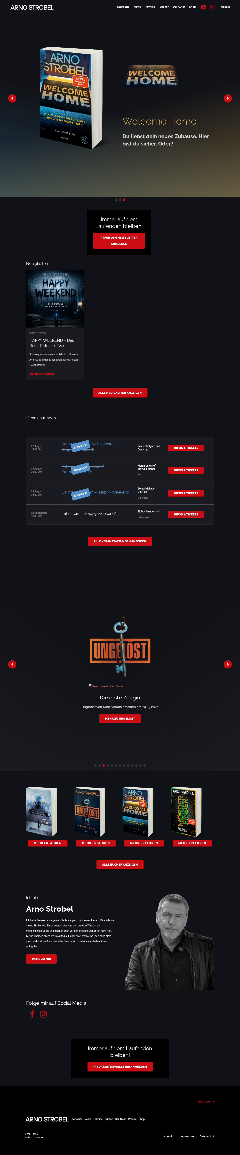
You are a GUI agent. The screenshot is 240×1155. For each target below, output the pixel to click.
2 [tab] (120, 199)
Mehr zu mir (41, 959)
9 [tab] (128, 765)
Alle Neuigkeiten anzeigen (120, 393)
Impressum (187, 1136)
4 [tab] (108, 765)
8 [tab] (124, 765)
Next (228, 98)
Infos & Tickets (186, 448)
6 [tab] (116, 765)
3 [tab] (124, 199)
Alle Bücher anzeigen (120, 864)
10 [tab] (132, 765)
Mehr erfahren (41, 374)
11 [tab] (136, 765)
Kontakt (169, 1136)
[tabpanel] (120, 98)
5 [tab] (112, 765)
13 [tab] (144, 765)
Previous (12, 98)
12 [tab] (140, 765)
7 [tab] (120, 765)
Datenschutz (208, 1136)
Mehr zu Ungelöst (120, 718)
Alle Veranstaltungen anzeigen (120, 541)
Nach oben (205, 1101)
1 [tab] (116, 199)
